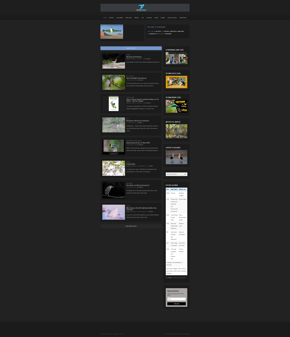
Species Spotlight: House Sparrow (136, 78)
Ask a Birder (119, 18)
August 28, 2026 (130, 59)
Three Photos (183, 18)
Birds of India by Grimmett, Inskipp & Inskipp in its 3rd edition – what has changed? (142, 100)
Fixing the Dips (130, 164)
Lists (142, 18)
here (169, 277)
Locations (149, 18)
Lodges (156, 18)
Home (105, 18)
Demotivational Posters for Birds (134, 140)
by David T (139, 59)
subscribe (180, 31)
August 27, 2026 (130, 103)
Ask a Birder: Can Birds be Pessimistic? (138, 185)
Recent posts (131, 48)
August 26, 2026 (130, 166)
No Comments (147, 59)
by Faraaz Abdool (141, 166)
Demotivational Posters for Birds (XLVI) (138, 143)
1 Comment (150, 166)
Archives (111, 18)
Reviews (163, 18)
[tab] (130, 47)
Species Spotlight (172, 18)
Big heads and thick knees (134, 57)
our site (158, 31)
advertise (173, 31)
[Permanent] (113, 68)
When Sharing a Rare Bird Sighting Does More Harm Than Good (141, 209)
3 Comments (150, 211)
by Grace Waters (141, 211)
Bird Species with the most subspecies (137, 121)
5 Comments (140, 122)
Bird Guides (129, 18)
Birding (137, 18)
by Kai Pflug (131, 80)
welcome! (168, 34)
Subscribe (176, 303)
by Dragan (139, 103)
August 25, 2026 (130, 211)
